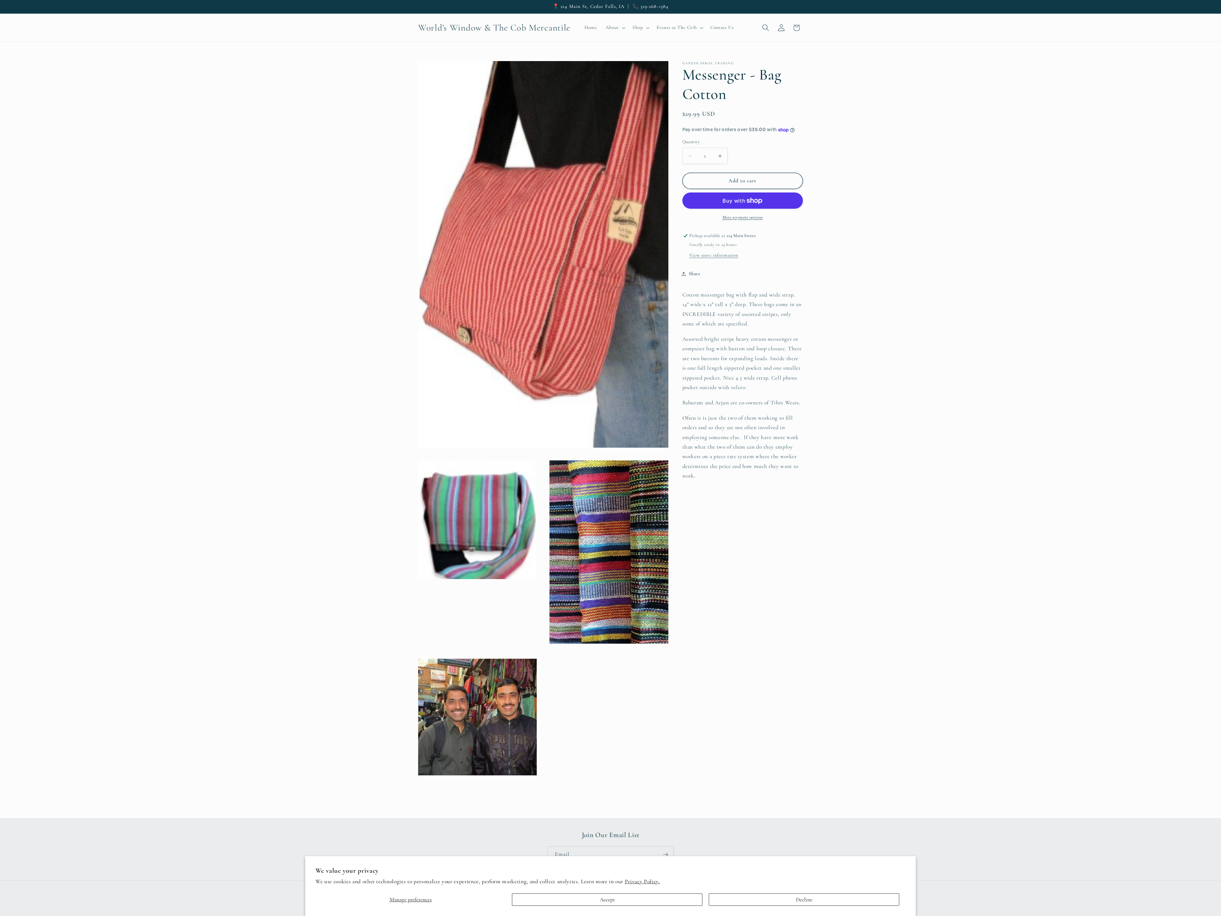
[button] (614, 27)
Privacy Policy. (642, 881)
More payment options (742, 217)
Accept (607, 899)
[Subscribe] (665, 854)
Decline (804, 899)
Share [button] (694, 273)
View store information (713, 255)
